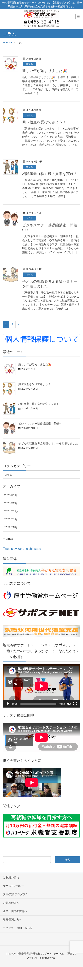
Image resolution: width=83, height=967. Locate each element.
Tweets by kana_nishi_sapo (22, 548)
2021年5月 (10, 527)
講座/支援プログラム (15, 894)
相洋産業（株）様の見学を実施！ (49, 174)
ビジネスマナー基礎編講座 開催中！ (41, 423)
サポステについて (14, 885)
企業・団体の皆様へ (15, 911)
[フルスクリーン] (75, 704)
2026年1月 (10, 495)
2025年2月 (10, 503)
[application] (41, 686)
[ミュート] (69, 704)
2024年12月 (11, 511)
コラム (29, 64)
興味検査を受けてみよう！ (44, 122)
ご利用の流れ (11, 877)
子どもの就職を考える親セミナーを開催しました (48, 443)
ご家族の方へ (11, 902)
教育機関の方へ (12, 919)
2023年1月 (10, 519)
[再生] (8, 704)
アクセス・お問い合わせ (18, 928)
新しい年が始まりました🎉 (44, 71)
